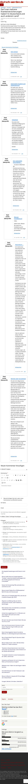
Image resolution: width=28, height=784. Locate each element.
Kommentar (4, 473)
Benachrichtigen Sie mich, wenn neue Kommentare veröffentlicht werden (13, 499)
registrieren (6, 554)
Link (21, 76)
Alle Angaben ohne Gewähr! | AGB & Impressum (12, 762)
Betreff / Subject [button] (6, 469)
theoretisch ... (19, 245)
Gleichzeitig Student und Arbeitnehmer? (18, 84)
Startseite (3, 7)
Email (2, 508)
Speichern (4, 567)
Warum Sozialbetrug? (18, 218)
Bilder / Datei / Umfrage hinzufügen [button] (11, 516)
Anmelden (10, 699)
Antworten (14, 72)
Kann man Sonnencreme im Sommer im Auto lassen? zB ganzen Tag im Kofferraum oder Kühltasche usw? (13, 627)
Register (4, 699)
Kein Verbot (14, 52)
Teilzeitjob (15, 120)
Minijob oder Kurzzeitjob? (18, 379)
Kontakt (8, 760)
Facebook (3, 767)
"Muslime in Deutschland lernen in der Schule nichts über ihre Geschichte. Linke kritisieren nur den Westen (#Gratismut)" (14, 649)
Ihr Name (3, 502)
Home (2, 760)
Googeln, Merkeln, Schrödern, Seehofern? (12, 681)
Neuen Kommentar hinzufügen (10, 47)
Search (3, 685)
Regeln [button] (4, 520)
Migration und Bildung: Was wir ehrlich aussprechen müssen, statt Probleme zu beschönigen (12, 602)
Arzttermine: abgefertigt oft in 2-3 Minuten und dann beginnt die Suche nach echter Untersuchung (13, 614)
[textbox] (14, 490)
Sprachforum (6, 548)
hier (12, 716)
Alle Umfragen (6, 749)
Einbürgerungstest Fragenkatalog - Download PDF (13, 765)
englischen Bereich (15, 547)
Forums (9, 7)
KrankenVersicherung (21, 40)
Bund (4, 709)
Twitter (9, 767)
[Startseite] (11, 2)
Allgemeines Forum (17, 7)
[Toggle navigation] (2, 4)
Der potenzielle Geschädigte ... (17, 161)
